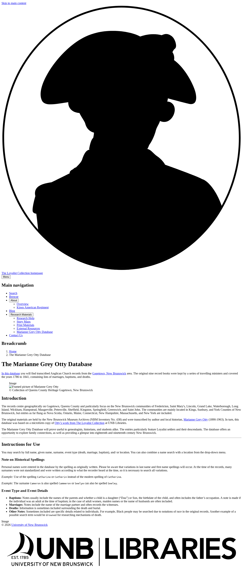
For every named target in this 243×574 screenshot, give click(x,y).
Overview (23, 304)
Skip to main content (14, 3)
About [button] (14, 300)
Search (13, 293)
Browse (13, 296)
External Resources (28, 328)
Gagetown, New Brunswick (109, 373)
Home (13, 351)
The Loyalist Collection (22, 273)
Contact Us (16, 335)
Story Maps (24, 321)
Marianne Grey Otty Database (35, 331)
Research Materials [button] (21, 314)
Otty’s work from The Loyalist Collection (79, 423)
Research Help (25, 318)
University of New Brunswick (29, 524)
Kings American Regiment (33, 307)
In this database (11, 373)
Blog (12, 310)
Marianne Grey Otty (196, 419)
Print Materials (25, 325)
